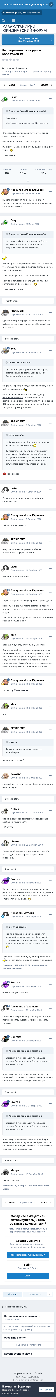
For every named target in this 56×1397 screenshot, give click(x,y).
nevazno (16, 774)
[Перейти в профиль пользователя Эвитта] (5, 881)
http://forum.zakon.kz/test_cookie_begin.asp (27, 123)
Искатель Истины (22, 912)
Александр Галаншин (24, 1006)
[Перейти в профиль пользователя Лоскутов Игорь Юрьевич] (5, 192)
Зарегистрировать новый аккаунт (28, 1255)
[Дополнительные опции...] (50, 99)
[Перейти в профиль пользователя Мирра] (5, 1172)
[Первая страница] (4, 85)
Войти (28, 1275)
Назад (11, 85)
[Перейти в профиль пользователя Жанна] (5, 843)
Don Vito (16, 1036)
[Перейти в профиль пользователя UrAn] (5, 490)
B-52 (13, 348)
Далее (44, 85)
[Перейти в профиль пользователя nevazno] (5, 776)
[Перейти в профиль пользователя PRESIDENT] (5, 313)
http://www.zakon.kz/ (12, 397)
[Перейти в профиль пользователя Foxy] (5, 99)
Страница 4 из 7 (28, 85)
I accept (47, 1389)
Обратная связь (23, 1373)
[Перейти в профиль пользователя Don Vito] (5, 1039)
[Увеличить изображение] (11, 150)
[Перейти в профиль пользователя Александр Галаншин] (5, 1008)
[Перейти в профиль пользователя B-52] (5, 350)
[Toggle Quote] (7, 111)
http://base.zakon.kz (19, 690)
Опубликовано (25, 100)
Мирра (15, 1170)
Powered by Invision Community (28, 1380)
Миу (13, 634)
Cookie (38, 1373)
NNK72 (15, 808)
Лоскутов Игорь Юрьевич (27, 189)
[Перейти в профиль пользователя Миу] (5, 637)
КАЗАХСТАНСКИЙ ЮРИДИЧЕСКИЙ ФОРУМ (24, 28)
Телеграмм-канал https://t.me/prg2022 (25, 4)
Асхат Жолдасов (18, 68)
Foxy (14, 97)
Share (13, 1294)
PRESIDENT (18, 310)
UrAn (14, 488)
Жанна (15, 841)
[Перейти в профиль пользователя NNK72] (5, 811)
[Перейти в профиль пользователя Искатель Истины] (5, 915)
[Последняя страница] (52, 85)
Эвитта (15, 879)
